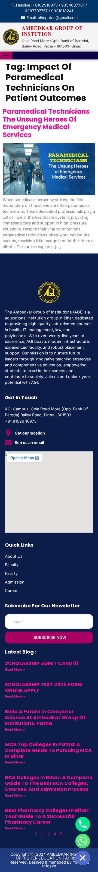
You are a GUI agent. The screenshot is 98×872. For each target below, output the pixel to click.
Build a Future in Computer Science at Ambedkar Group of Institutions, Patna (45, 717)
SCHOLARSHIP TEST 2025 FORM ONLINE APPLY (43, 687)
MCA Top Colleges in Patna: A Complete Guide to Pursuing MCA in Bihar (48, 750)
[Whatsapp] (82, 841)
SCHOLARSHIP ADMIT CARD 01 (41, 663)
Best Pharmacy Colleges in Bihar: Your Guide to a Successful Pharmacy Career (47, 816)
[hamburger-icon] (6, 55)
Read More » (15, 669)
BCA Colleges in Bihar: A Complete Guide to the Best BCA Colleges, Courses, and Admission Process (49, 783)
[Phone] (82, 824)
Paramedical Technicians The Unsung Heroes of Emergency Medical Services (46, 123)
